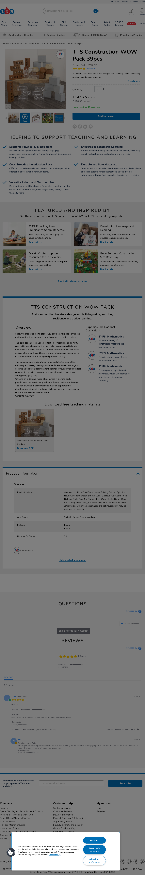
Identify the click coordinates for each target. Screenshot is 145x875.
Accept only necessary (94, 849)
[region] (65, 851)
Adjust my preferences (94, 860)
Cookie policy (54, 854)
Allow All (94, 840)
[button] (10, 852)
